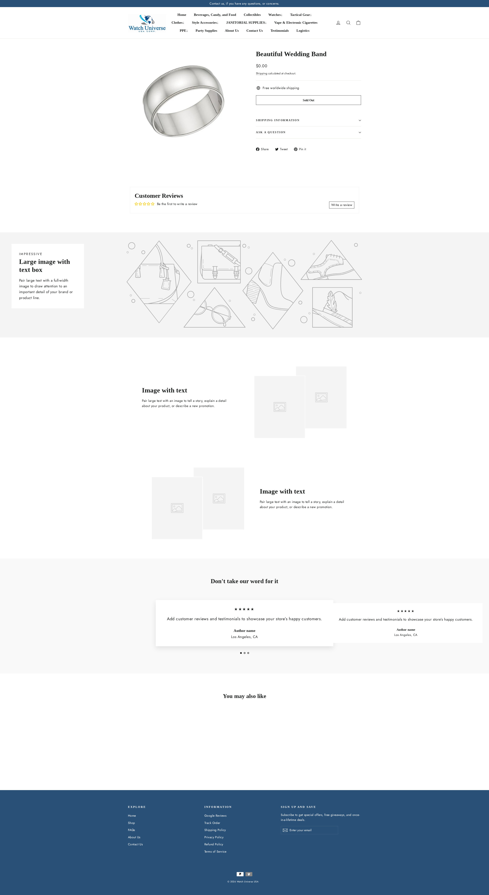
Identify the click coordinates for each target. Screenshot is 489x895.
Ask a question (271, 132)
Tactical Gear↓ (301, 15)
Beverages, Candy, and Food (215, 15)
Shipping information (278, 120)
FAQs (131, 830)
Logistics (302, 30)
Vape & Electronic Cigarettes (295, 22)
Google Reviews (215, 815)
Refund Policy (213, 844)
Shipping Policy (215, 830)
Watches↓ (275, 15)
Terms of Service (215, 851)
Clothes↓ (178, 22)
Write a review (341, 205)
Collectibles (252, 15)
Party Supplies (206, 30)
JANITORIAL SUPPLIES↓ (246, 22)
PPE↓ (184, 30)
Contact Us (254, 30)
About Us (232, 30)
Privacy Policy (213, 837)
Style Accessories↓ (205, 22)
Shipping (261, 73)
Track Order (212, 823)
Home (181, 15)
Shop (131, 823)
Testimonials (279, 30)
